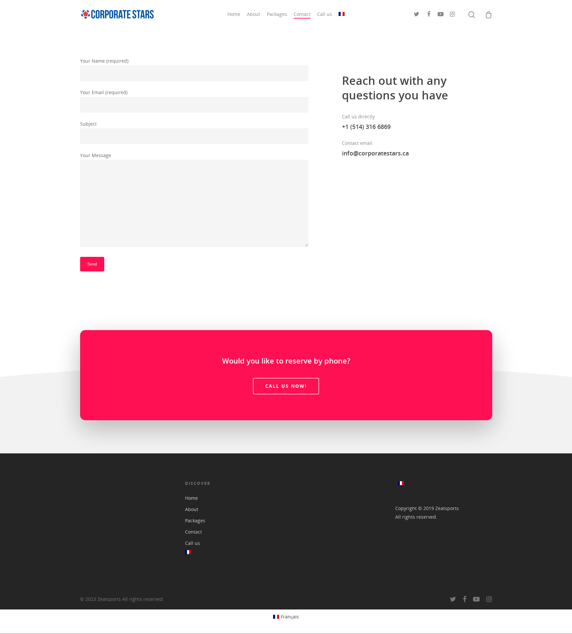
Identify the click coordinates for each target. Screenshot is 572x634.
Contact (302, 14)
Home (233, 14)
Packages (277, 14)
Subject (88, 124)
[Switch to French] (342, 14)
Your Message (95, 155)
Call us (324, 14)
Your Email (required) (103, 92)
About (253, 14)
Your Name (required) (104, 61)
